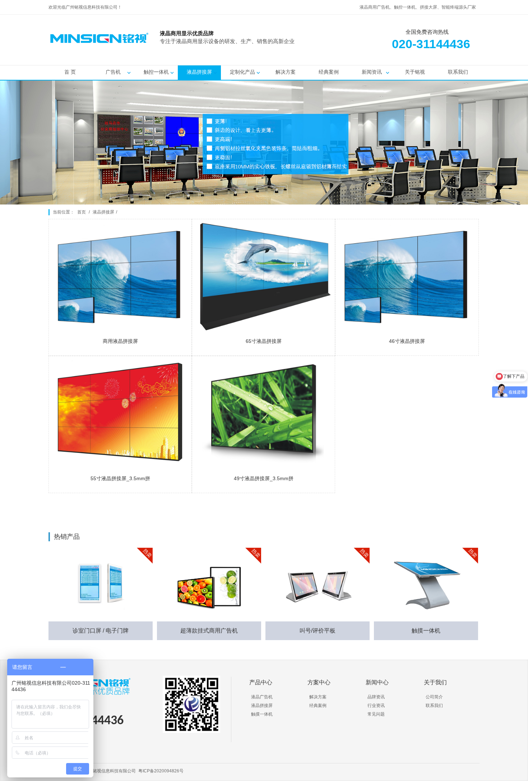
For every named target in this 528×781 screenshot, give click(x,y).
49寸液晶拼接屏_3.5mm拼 (263, 478)
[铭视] (336, 50)
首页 (81, 212)
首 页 (70, 72)
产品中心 (260, 682)
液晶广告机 (262, 696)
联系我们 (458, 72)
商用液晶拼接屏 (120, 341)
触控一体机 (156, 72)
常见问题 (376, 714)
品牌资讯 (376, 696)
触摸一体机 (426, 631)
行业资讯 (376, 705)
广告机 (113, 72)
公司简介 (434, 696)
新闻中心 (377, 682)
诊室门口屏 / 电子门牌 (101, 631)
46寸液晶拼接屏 (407, 341)
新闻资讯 (372, 72)
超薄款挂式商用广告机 (209, 631)
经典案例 (329, 72)
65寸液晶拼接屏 (264, 341)
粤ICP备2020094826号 (161, 770)
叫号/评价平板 (317, 631)
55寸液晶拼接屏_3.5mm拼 (120, 478)
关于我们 (435, 682)
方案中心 (318, 682)
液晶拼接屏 (199, 72)
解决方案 (285, 72)
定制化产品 (242, 72)
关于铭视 (415, 72)
